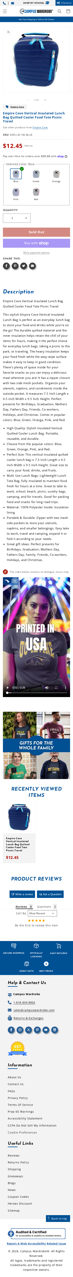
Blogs (12, 1183)
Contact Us (16, 1084)
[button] (5, 11)
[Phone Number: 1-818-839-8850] (5, 3)
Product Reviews (36, 879)
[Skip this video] (7, 581)
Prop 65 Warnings (21, 1111)
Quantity (10, 210)
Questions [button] (44, 906)
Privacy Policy (18, 1098)
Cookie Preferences (22, 1132)
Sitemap (14, 1210)
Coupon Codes (18, 1197)
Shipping (14, 1169)
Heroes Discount (20, 1203)
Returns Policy (18, 1162)
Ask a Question (52, 894)
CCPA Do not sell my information (32, 1125)
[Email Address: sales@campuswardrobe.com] (13, 3)
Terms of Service (20, 1105)
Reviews (14, 1155)
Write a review (24, 894)
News (12, 1190)
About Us (14, 1077)
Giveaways (15, 1176)
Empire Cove (17, 106)
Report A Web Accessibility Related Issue (36, 1243)
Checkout (66, 2)
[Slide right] (45, 100)
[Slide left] (28, 100)
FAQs (11, 1091)
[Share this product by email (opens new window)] (32, 266)
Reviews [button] (21, 906)
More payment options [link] (36, 252)
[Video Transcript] (15, 581)
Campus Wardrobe (33, 1251)
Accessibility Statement (25, 1118)
